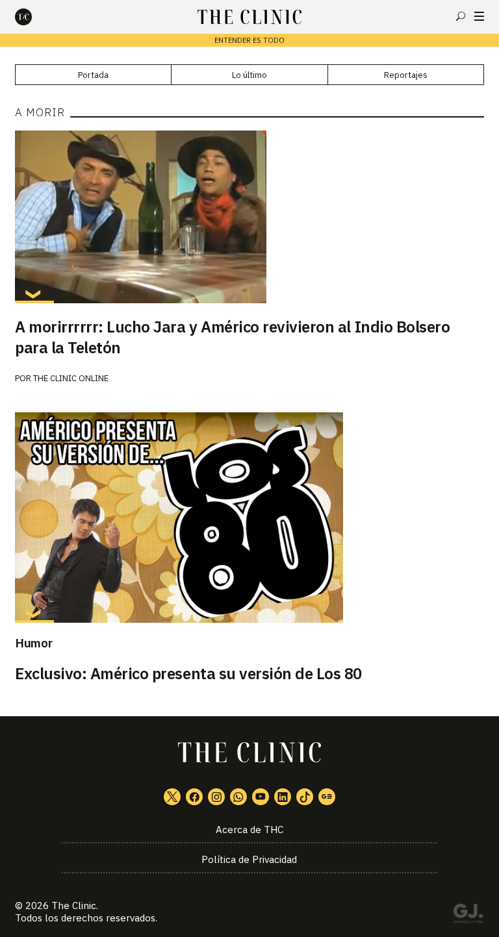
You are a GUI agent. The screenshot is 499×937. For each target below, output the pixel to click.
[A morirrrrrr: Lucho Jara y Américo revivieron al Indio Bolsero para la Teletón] (249, 217)
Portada (93, 75)
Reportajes (406, 75)
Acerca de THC (249, 829)
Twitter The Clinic (172, 796)
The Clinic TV (260, 796)
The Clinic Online (71, 378)
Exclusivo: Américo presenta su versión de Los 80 (188, 673)
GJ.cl (468, 915)
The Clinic (73, 905)
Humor (33, 643)
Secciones (479, 16)
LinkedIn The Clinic (282, 796)
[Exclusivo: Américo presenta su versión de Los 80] (249, 517)
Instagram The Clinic (216, 796)
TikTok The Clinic (304, 796)
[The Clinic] (34, 16)
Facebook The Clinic (194, 796)
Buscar (460, 16)
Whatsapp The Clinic (238, 796)
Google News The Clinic (326, 796)
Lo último (249, 75)
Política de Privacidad (249, 859)
